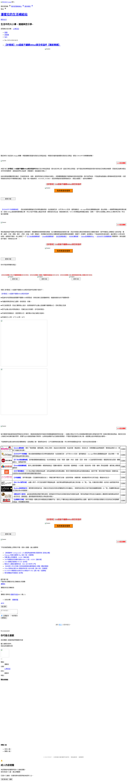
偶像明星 (15, 599)
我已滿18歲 (4, 779)
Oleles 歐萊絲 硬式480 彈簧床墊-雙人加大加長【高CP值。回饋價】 (26, 568)
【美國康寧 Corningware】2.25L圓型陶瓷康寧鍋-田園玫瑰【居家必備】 (27, 553)
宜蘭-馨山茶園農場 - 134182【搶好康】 (17, 557)
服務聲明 (81, 757)
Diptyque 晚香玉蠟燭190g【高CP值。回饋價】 (19, 555)
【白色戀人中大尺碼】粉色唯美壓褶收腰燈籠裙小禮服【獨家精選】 (26, 566)
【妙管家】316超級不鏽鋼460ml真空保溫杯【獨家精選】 (32, 45)
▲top (2, 603)
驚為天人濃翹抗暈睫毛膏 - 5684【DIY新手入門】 (20, 564)
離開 (10, 779)
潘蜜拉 (3, 584)
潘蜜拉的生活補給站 (14, 14)
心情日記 (16, 29)
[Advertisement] (63, 710)
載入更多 (3, 606)
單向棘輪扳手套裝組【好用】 (14, 573)
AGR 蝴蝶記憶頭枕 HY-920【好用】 (16, 562)
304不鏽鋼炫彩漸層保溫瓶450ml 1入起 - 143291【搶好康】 (23, 559)
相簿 (5, 32)
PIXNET (50, 757)
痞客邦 (12, 594)
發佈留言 (3, 618)
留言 (16, 594)
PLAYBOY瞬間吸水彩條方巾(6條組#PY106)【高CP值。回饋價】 (25, 570)
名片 (5, 37)
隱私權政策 (74, 757)
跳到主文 (4, 19)
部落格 (6, 35)
